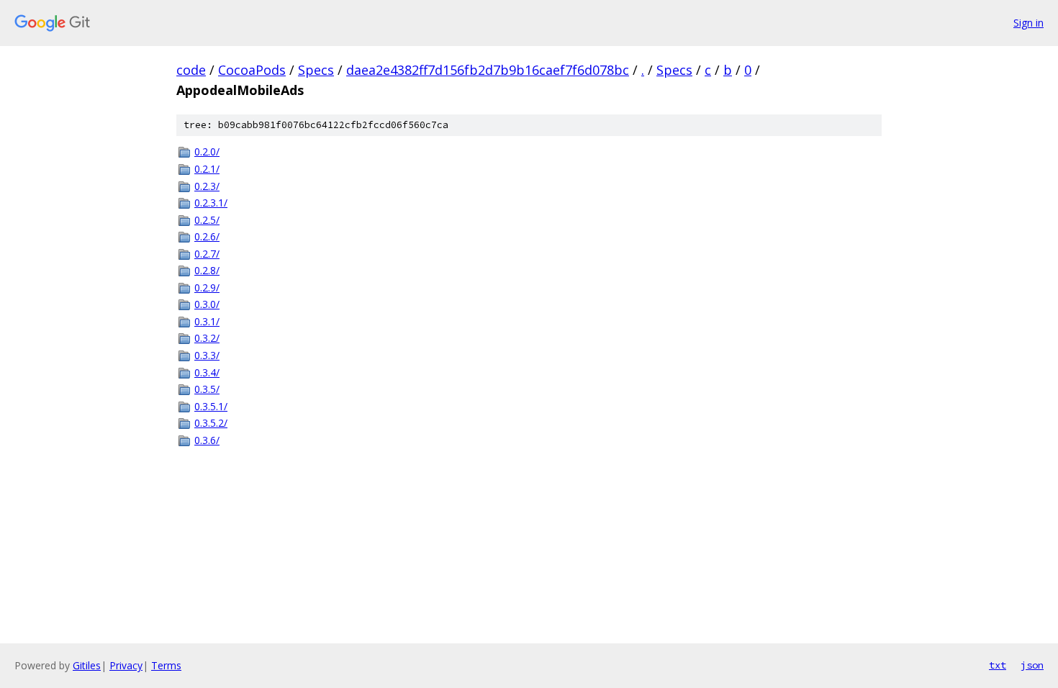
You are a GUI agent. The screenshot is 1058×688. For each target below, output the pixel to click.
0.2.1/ (207, 169)
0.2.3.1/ (210, 202)
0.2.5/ (207, 220)
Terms (166, 665)
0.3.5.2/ (210, 423)
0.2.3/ (207, 186)
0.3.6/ (207, 440)
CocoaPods (252, 69)
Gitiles (87, 665)
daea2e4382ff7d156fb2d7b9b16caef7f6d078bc (487, 69)
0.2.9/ (207, 287)
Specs (316, 69)
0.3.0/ (207, 304)
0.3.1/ (207, 321)
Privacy (126, 665)
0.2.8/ (207, 270)
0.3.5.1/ (210, 406)
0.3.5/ (207, 389)
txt (997, 664)
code (191, 69)
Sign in (1028, 23)
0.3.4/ (207, 372)
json (1032, 664)
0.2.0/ (207, 151)
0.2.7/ (207, 254)
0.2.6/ (207, 236)
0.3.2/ (207, 338)
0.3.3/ (207, 355)
